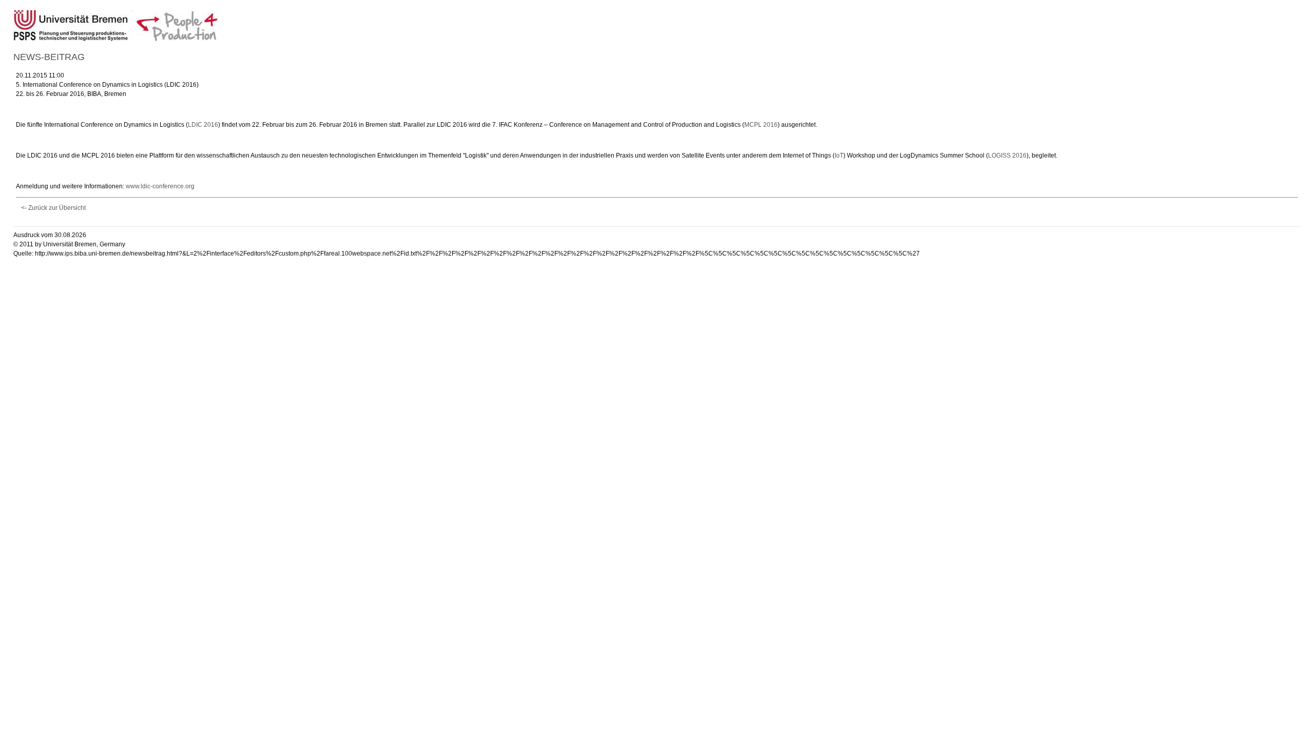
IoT (839, 155)
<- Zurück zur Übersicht (53, 207)
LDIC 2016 (203, 124)
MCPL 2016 (761, 124)
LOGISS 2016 (1007, 155)
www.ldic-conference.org (160, 186)
